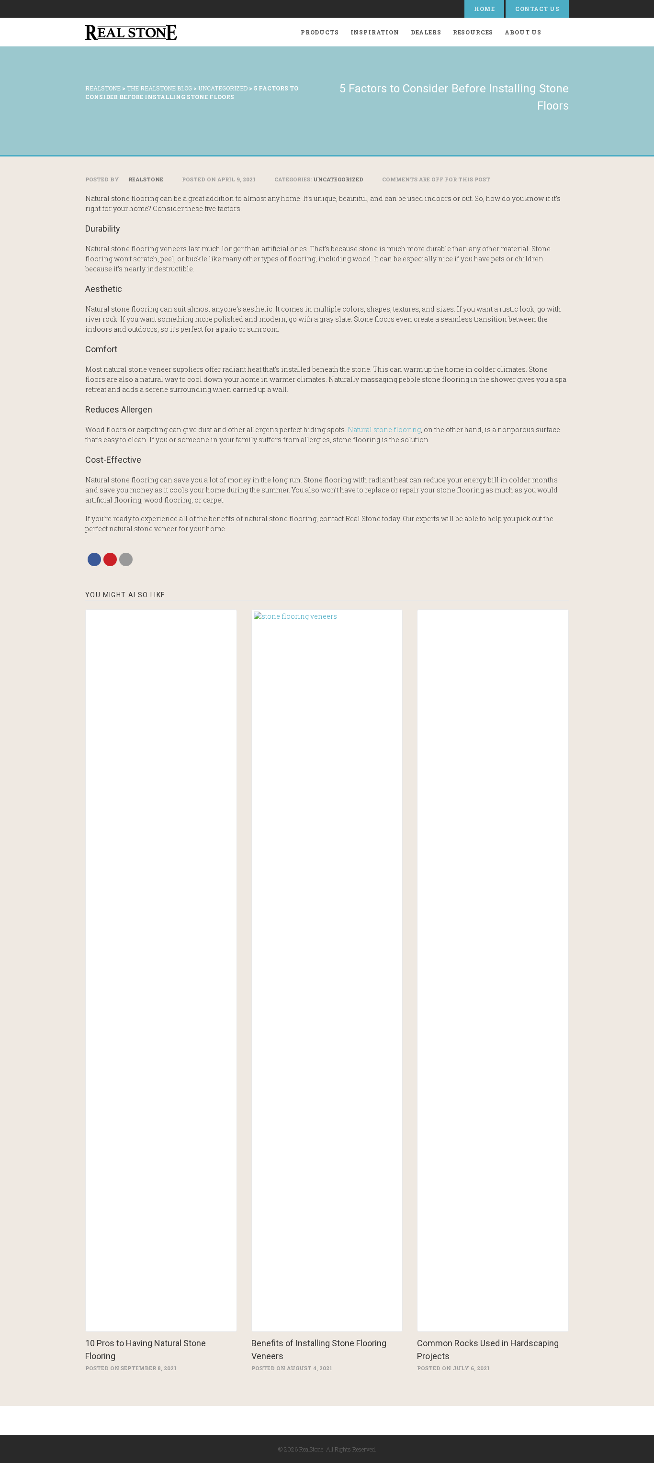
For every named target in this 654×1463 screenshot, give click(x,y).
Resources (473, 32)
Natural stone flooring (384, 429)
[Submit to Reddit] (110, 559)
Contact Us (537, 8)
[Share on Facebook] (94, 559)
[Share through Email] (126, 559)
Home (484, 8)
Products (320, 32)
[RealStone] (131, 32)
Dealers (426, 32)
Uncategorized (338, 179)
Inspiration (374, 32)
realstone (145, 179)
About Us (523, 32)
